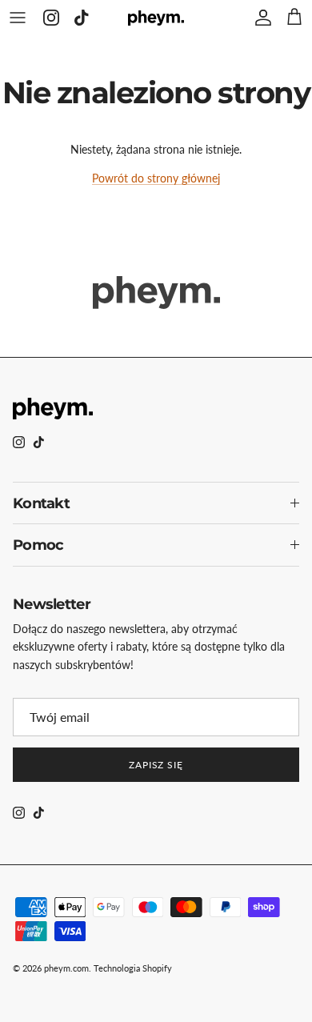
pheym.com (66, 968)
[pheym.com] (156, 17)
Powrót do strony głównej (156, 178)
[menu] (17, 17)
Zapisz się (156, 765)
